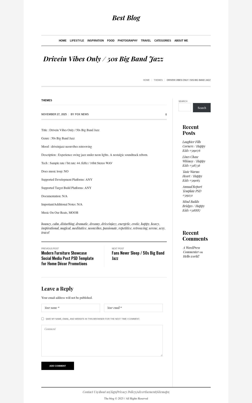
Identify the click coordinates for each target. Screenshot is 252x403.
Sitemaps (163, 392)
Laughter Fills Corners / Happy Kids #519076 (194, 146)
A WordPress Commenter (191, 250)
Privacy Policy (126, 392)
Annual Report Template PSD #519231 (192, 191)
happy (145, 224)
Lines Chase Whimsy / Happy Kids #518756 (194, 161)
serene (153, 228)
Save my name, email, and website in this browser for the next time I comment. (93, 319)
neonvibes (94, 228)
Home (146, 80)
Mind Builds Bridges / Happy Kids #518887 (194, 206)
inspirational (50, 228)
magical (65, 228)
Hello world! (191, 256)
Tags (113, 392)
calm (56, 224)
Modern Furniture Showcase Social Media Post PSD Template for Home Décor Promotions (67, 258)
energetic (124, 224)
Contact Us (90, 392)
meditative (79, 228)
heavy (155, 224)
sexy (162, 228)
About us (103, 392)
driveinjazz (109, 224)
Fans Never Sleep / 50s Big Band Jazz (138, 255)
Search (183, 101)
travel (45, 232)
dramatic (82, 224)
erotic (135, 224)
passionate (110, 228)
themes (158, 80)
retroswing (140, 228)
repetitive (125, 228)
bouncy (46, 224)
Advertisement (146, 392)
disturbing (67, 224)
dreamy (95, 224)
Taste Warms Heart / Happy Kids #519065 (192, 176)
